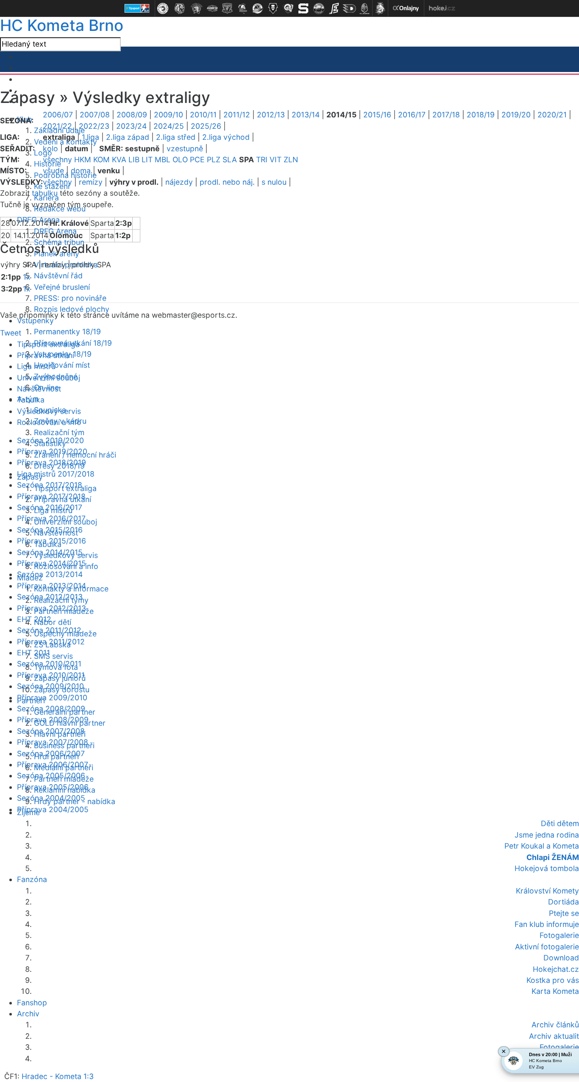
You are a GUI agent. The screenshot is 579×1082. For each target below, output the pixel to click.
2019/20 (516, 114)
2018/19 (481, 114)
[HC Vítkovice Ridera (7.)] (257, 8)
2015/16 (377, 114)
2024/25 (168, 126)
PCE (197, 159)
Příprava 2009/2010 (52, 697)
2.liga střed (175, 137)
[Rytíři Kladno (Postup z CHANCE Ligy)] (364, 8)
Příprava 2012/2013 (51, 608)
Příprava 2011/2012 (51, 641)
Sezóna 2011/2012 (49, 630)
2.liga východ (226, 137)
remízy (91, 182)
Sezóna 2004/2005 (51, 797)
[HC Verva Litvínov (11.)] (318, 8)
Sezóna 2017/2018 (49, 484)
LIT (147, 159)
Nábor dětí (52, 622)
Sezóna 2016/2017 (49, 507)
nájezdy (179, 182)
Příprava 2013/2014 (51, 585)
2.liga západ (127, 137)
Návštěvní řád (58, 275)
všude (53, 170)
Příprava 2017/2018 (51, 496)
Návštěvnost (39, 388)
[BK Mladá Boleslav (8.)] (273, 8)
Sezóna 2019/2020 (50, 440)
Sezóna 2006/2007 (51, 753)
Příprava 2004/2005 (53, 809)
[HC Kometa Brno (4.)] (212, 8)
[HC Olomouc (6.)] (242, 8)
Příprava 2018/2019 (51, 462)
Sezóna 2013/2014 (50, 574)
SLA (230, 159)
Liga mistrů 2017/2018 (56, 473)
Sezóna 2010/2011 (49, 663)
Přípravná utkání (45, 355)
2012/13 (271, 114)
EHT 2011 (33, 652)
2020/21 (552, 114)
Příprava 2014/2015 (51, 563)
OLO (180, 159)
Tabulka (31, 399)
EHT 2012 (34, 619)
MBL (162, 159)
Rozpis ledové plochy (71, 309)
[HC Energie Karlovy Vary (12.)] (334, 8)
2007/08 (95, 114)
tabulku (45, 193)
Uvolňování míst (62, 365)
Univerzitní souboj (48, 377)
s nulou (274, 182)
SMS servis (53, 656)
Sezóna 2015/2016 (50, 529)
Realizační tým (59, 432)
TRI (261, 159)
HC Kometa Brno (61, 25)
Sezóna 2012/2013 (50, 596)
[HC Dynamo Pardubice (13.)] (349, 8)
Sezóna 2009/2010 (50, 686)
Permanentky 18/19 (67, 331)
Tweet (10, 332)
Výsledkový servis (49, 411)
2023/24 (131, 126)
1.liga (90, 137)
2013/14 (306, 114)
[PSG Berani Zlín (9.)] (288, 8)
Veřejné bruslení (62, 287)
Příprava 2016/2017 (51, 518)
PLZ (213, 159)
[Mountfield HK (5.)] (227, 8)
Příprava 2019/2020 (52, 451)
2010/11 (203, 114)
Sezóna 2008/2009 (51, 708)
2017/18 (446, 114)
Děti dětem (560, 823)
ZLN (291, 159)
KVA (119, 159)
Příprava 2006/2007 (52, 764)
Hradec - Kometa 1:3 (58, 1076)
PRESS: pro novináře (70, 298)
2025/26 (206, 126)
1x (27, 276)
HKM (82, 159)
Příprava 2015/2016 (51, 540)
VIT (275, 159)
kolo (50, 148)
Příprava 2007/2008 (52, 742)
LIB (133, 159)
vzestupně (185, 148)
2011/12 (236, 114)
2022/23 (94, 126)
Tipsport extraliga (48, 344)
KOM (101, 159)
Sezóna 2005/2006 (51, 775)
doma (81, 170)
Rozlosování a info (49, 422)
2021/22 (57, 126)
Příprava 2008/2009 (53, 719)
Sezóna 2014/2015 (50, 552)
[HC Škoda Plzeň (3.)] (196, 8)
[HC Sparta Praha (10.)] (303, 8)
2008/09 (132, 114)
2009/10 (168, 114)
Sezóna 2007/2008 (51, 731)
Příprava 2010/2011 (51, 675)
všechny (57, 159)
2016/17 (412, 114)
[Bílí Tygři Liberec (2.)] (179, 8)
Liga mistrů (36, 366)
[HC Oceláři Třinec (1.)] (162, 8)
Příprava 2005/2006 (53, 786)
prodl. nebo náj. (227, 182)
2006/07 (58, 114)
